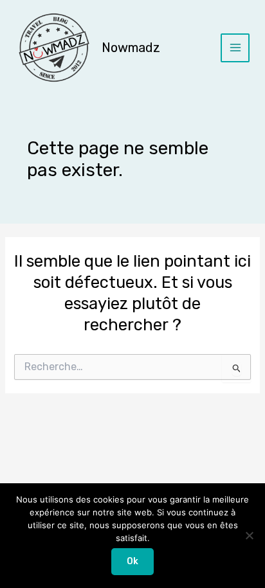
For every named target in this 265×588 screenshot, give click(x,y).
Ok (132, 561)
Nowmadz (131, 47)
